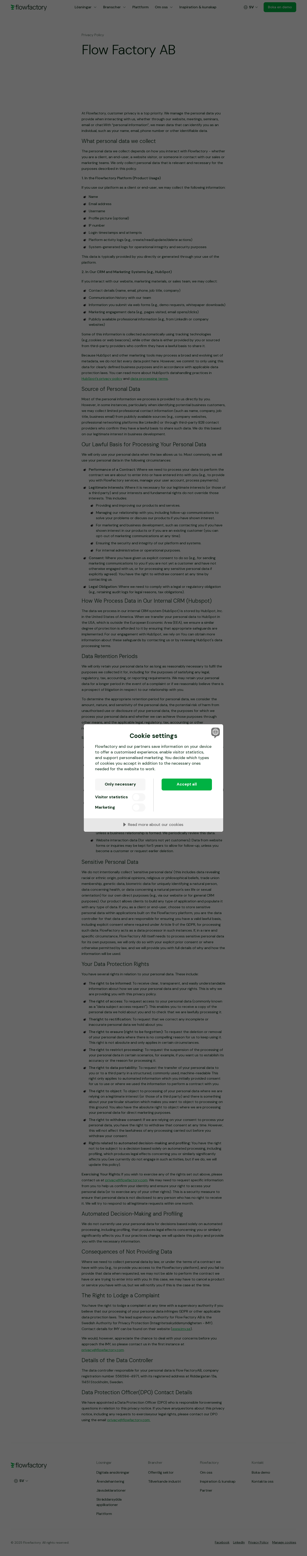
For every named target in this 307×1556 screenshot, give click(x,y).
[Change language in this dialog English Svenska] (214, 732)
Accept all (187, 784)
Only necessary (120, 784)
